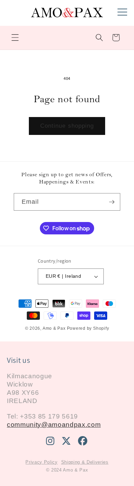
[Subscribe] (111, 202)
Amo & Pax (54, 328)
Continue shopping (67, 126)
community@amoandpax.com (54, 424)
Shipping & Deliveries (85, 462)
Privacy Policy (41, 462)
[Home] (67, 16)
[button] (15, 37)
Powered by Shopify (88, 328)
